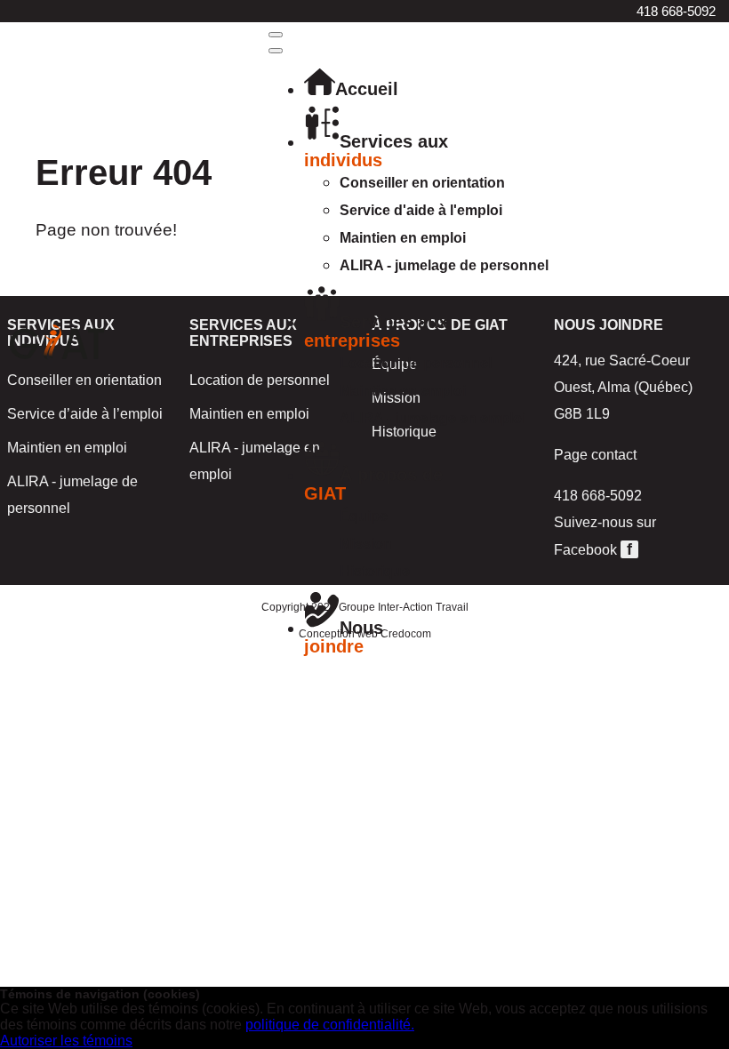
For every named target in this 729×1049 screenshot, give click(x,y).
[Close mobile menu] (275, 50)
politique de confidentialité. (329, 1024)
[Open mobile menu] (275, 34)
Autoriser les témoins (66, 1040)
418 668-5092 (676, 11)
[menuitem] (351, 89)
